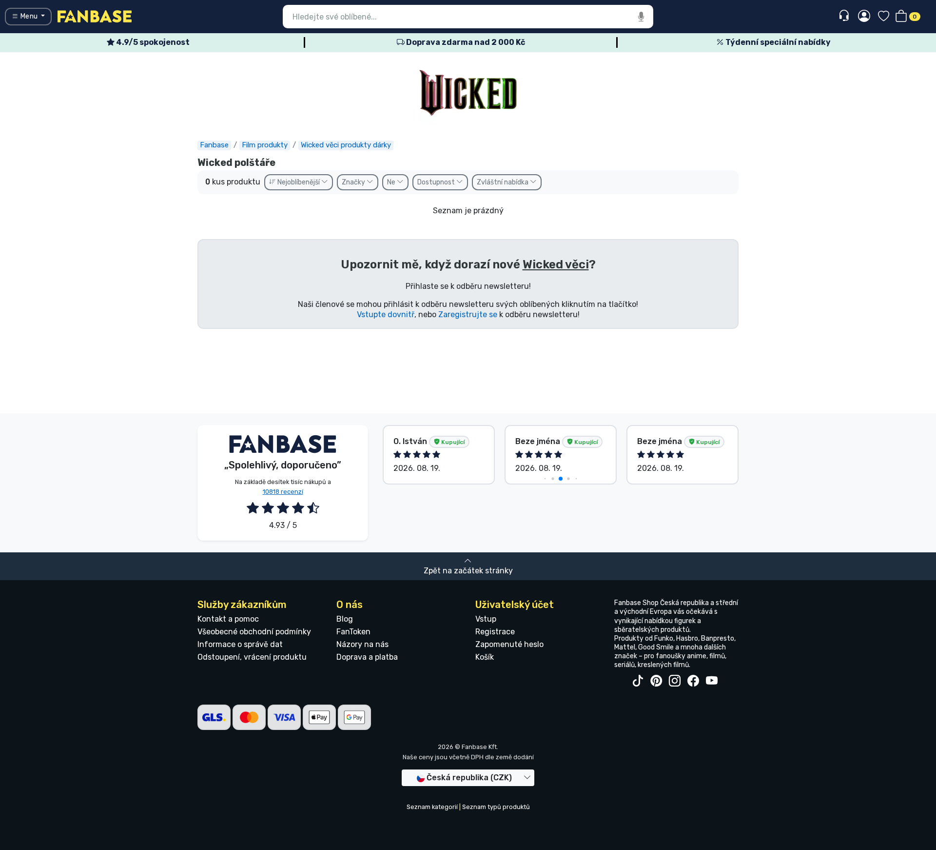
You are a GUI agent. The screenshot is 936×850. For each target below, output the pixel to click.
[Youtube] (712, 681)
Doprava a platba (367, 657)
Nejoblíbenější (298, 182)
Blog (344, 619)
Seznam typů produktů (496, 806)
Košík (484, 657)
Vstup (485, 619)
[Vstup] (864, 16)
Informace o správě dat (240, 644)
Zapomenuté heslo (509, 644)
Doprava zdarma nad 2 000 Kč (465, 42)
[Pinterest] (656, 681)
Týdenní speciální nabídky (777, 42)
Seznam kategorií (432, 806)
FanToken (353, 631)
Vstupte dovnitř (385, 314)
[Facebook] (693, 681)
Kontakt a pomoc (228, 619)
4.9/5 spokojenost (152, 42)
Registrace (495, 631)
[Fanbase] (95, 15)
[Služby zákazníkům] (845, 15)
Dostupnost (436, 182)
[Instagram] (675, 681)
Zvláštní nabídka (503, 182)
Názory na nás (362, 644)
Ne (392, 182)
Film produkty (265, 145)
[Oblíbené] (883, 16)
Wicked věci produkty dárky (346, 145)
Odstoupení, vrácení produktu (252, 657)
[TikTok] (638, 681)
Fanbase (214, 145)
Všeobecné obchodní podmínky (254, 631)
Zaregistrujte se (467, 314)
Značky (354, 182)
